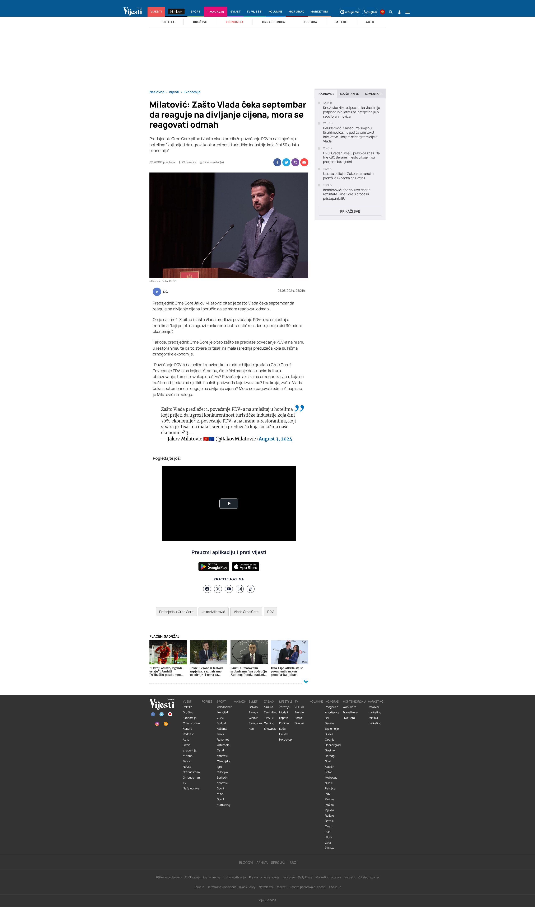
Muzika (268, 707)
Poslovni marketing (374, 709)
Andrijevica (332, 712)
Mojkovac (331, 777)
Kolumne (316, 701)
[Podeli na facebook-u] (277, 162)
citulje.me (352, 12)
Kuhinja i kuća (284, 726)
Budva (329, 734)
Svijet (253, 701)
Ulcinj (328, 837)
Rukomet (223, 739)
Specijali (278, 862)
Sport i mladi (221, 791)
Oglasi (372, 12)
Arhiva (262, 862)
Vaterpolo (223, 745)
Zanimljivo (270, 712)
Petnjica (330, 788)
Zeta (328, 843)
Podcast (188, 734)
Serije (298, 718)
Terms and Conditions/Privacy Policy (231, 887)
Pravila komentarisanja (264, 877)
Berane (329, 723)
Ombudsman (191, 772)
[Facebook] (207, 589)
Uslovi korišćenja (234, 877)
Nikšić (329, 783)
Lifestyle (286, 701)
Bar (327, 718)
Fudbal (221, 723)
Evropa (253, 712)
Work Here (349, 707)
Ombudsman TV (191, 780)
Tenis (220, 734)
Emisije (299, 712)
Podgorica (331, 707)
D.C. (165, 291)
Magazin (240, 701)
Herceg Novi (330, 758)
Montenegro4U (354, 701)
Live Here (349, 718)
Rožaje (329, 815)
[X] (218, 589)
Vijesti (187, 701)
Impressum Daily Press (297, 877)
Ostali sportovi (222, 753)
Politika (187, 707)
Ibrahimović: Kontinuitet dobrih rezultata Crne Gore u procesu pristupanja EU (347, 194)
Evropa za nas (255, 726)
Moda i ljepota (283, 715)
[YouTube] (229, 589)
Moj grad (332, 701)
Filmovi (299, 723)
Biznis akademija (189, 747)
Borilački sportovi (222, 780)
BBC (293, 862)
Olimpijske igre (223, 764)
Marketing (375, 701)
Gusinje (330, 750)
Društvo (188, 712)
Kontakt (350, 877)
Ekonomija (189, 718)
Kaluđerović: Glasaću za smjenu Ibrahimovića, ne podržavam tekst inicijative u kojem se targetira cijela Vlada (350, 134)
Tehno (187, 761)
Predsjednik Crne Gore (176, 611)
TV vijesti (299, 704)
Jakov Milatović (213, 611)
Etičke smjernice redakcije (202, 877)
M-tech (187, 756)
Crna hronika (191, 723)
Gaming (269, 723)
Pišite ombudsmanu (168, 877)
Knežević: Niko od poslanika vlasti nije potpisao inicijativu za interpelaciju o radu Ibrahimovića (351, 111)
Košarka (222, 729)
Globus (253, 718)
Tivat (328, 826)
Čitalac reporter (369, 877)
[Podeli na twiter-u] (286, 162)
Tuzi (327, 832)
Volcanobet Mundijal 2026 (224, 712)
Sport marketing (223, 802)
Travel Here (350, 712)
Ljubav (283, 734)
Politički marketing (374, 720)
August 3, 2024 (275, 439)
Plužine (329, 799)
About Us (335, 887)
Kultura (187, 729)
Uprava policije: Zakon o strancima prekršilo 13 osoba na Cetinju (349, 175)
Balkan (253, 707)
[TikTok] (251, 589)
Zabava (269, 701)
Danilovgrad (333, 745)
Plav (327, 794)
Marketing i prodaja (328, 877)
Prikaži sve (350, 211)
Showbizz (270, 729)
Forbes (207, 701)
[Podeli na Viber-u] (295, 162)
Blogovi (246, 862)
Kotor (328, 772)
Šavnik (329, 821)
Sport (221, 701)
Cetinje (329, 739)
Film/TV (269, 718)
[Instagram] (240, 589)
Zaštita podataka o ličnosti (307, 887)
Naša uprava (191, 788)
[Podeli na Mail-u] (304, 162)
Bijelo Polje (332, 729)
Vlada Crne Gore (246, 611)
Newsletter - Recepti (272, 887)
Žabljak (329, 848)
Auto (186, 739)
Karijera (199, 887)
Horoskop (285, 739)
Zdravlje (284, 707)
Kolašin (329, 767)
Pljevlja (329, 810)
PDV (270, 611)
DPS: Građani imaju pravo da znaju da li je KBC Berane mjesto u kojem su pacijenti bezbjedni (351, 157)
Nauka (187, 767)
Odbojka (222, 772)
